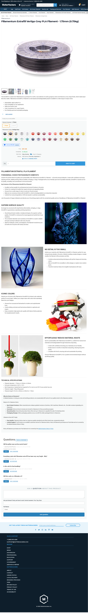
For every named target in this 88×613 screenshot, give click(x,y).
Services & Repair (13, 564)
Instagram (42, 529)
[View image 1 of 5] (4, 91)
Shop (8, 548)
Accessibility (11, 592)
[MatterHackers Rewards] (5, 145)
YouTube (52, 529)
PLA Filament (66, 9)
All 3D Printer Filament (6, 12)
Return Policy (12, 585)
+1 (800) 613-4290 (37, 1)
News (9, 550)
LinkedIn (45, 529)
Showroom (11, 552)
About (9, 570)
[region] (44, 56)
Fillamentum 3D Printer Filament (63, 12)
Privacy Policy (12, 587)
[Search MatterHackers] (55, 5)
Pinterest (48, 529)
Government (11, 562)
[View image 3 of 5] (18, 91)
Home (3, 16)
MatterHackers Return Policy (45, 428)
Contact (10, 573)
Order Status (11, 575)
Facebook (35, 529)
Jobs (8, 582)
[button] (27, 5)
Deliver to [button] (30, 158)
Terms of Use (11, 589)
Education (10, 557)
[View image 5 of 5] (32, 91)
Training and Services (55, 9)
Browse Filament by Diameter (20, 12)
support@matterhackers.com (17, 542)
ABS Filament (75, 9)
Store (7, 16)
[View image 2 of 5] (11, 91)
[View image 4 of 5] (25, 91)
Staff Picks (17, 9)
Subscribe (73, 525)
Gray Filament (50, 12)
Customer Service (28, 1)
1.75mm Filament (33, 12)
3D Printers (25, 9)
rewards (17, 145)
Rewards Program (13, 580)
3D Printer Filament (35, 9)
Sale (12, 9)
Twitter (38, 529)
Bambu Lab (45, 9)
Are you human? (22, 500)
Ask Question (44, 514)
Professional (12, 555)
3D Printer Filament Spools (78, 12)
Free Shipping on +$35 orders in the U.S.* (11, 1)
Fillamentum (5, 18)
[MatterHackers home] (9, 5)
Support (10, 560)
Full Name (6, 506)
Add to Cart (70, 163)
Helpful (6, 451)
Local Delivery (12, 577)
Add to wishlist (8, 114)
